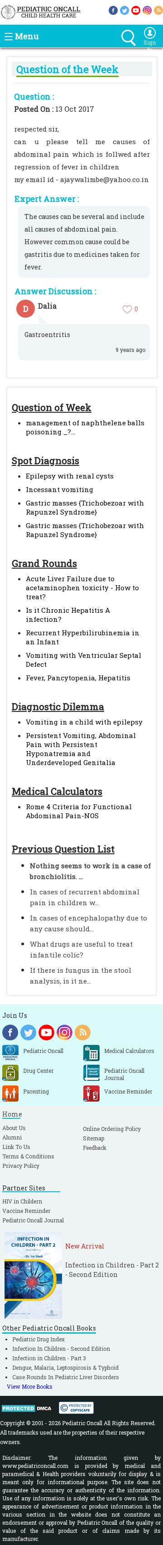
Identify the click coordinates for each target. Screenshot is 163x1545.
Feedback (94, 1147)
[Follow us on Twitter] (124, 9)
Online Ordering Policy (112, 1128)
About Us (14, 1127)
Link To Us (16, 1146)
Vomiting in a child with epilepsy (84, 721)
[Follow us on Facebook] (113, 9)
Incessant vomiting (59, 489)
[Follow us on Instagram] (147, 9)
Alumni (12, 1137)
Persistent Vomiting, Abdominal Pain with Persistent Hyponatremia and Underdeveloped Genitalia (81, 749)
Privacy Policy (20, 1165)
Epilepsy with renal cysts (70, 475)
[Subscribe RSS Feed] (158, 9)
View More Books (30, 1386)
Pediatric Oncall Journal (33, 1220)
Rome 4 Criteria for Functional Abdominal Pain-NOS (79, 811)
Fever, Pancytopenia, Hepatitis (78, 677)
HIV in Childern (22, 1201)
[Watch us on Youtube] (135, 9)
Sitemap (93, 1138)
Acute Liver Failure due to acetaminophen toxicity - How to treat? (82, 587)
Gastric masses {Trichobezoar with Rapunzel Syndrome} (85, 507)
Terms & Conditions (28, 1156)
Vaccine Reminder (26, 1210)
